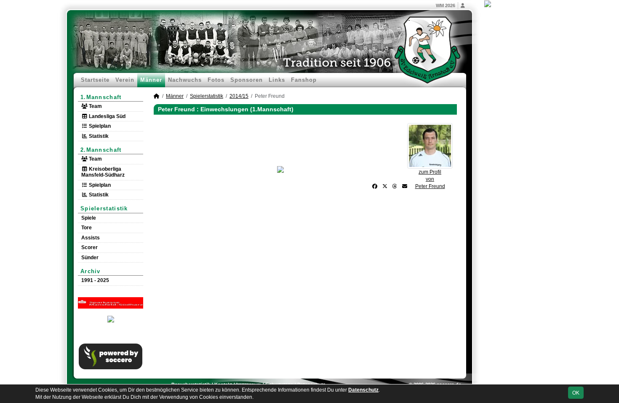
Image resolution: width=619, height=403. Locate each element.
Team (95, 106)
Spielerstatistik (104, 208)
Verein (124, 80)
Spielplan (99, 126)
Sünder (90, 258)
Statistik (98, 136)
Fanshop (304, 80)
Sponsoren (246, 80)
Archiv (90, 271)
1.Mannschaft (101, 97)
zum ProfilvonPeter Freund (430, 179)
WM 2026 (445, 5)
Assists (90, 238)
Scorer (89, 247)
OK (575, 393)
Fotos (216, 80)
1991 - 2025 (95, 280)
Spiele (88, 218)
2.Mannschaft (101, 150)
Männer (151, 80)
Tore (86, 228)
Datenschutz (363, 390)
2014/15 (238, 96)
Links (277, 80)
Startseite (95, 80)
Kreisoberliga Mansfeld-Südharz (103, 172)
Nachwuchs (185, 80)
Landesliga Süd (106, 116)
